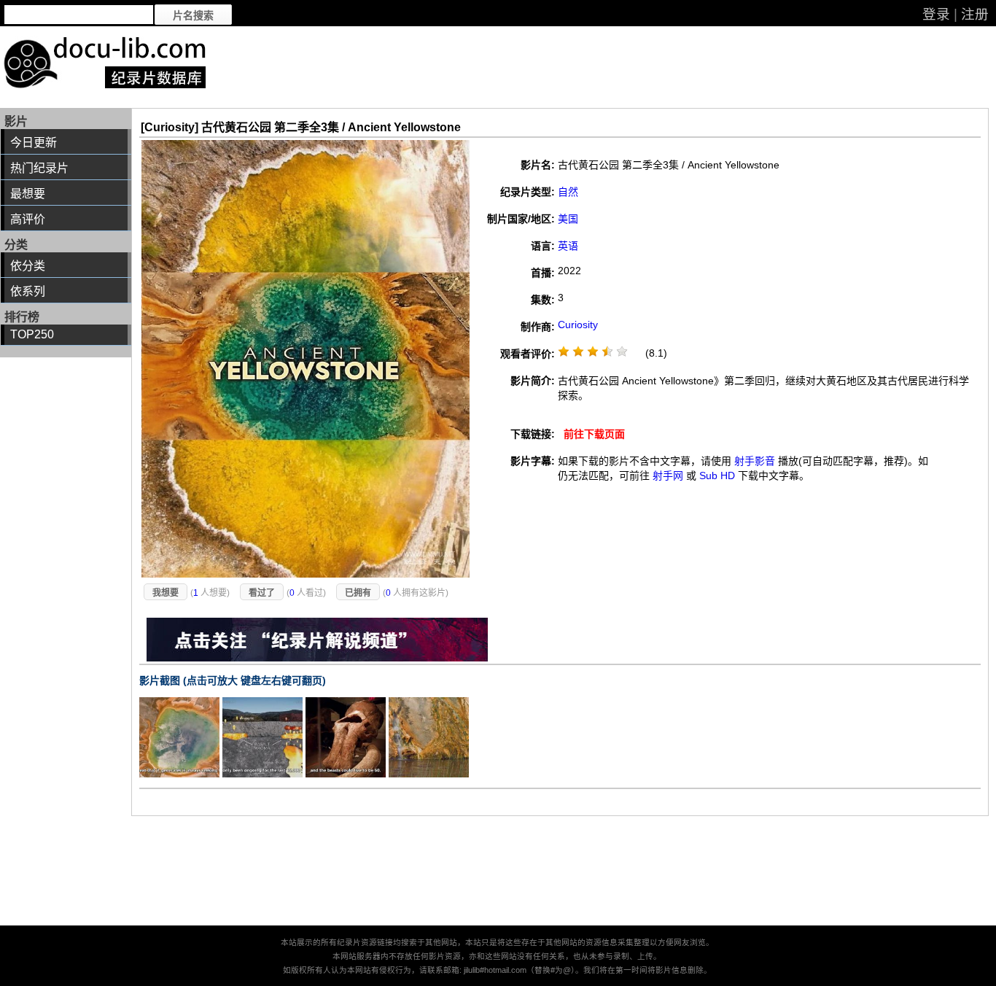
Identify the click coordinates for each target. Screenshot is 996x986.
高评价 (27, 219)
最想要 (27, 193)
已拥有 (358, 593)
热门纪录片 (39, 168)
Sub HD (717, 475)
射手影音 (754, 461)
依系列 (27, 291)
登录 (936, 14)
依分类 (27, 266)
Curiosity (578, 324)
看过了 (262, 593)
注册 (975, 14)
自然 (568, 192)
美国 (568, 219)
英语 (568, 246)
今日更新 (33, 142)
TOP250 (32, 334)
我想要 (165, 593)
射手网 (668, 475)
